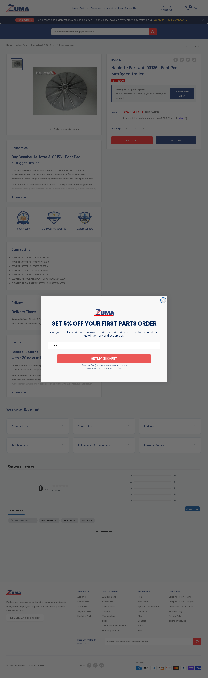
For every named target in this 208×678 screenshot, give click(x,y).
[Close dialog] (163, 300)
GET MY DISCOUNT (104, 358)
